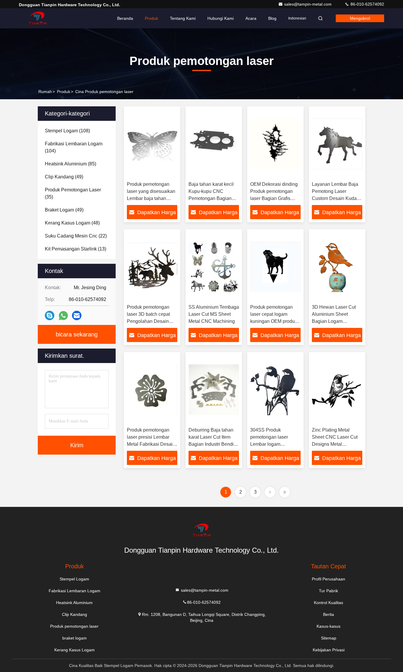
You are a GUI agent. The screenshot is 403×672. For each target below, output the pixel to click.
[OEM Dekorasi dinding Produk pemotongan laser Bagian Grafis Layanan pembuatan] (275, 143)
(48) (72, 222)
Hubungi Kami (220, 18)
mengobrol (360, 18)
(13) (75, 248)
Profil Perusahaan (328, 579)
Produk (151, 18)
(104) (73, 147)
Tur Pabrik (328, 590)
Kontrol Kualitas (328, 602)
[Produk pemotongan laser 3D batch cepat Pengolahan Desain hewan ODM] (152, 266)
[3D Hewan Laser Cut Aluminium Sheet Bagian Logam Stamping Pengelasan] (337, 266)
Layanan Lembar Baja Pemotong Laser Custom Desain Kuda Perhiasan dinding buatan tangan (335, 198)
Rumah (45, 91)
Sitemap (328, 638)
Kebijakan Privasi (329, 649)
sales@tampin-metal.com (308, 4)
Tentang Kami (183, 18)
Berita (328, 614)
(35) (73, 193)
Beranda (125, 18)
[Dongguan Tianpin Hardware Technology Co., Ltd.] (37, 18)
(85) (70, 163)
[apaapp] (63, 316)
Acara (250, 18)
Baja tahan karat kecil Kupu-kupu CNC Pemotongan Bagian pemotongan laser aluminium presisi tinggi (213, 198)
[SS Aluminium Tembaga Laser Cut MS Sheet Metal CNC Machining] (214, 266)
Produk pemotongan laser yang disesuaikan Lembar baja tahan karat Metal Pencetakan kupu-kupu (151, 198)
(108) (67, 130)
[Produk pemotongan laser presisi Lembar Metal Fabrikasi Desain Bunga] (152, 389)
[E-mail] (77, 315)
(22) (76, 235)
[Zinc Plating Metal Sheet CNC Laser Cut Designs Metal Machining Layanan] (337, 389)
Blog (272, 18)
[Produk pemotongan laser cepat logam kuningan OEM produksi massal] (275, 266)
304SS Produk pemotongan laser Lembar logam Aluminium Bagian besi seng (274, 444)
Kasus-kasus (328, 626)
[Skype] (49, 315)
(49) (64, 176)
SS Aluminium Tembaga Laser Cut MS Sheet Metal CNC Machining (214, 314)
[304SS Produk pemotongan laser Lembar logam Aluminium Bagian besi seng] (275, 389)
